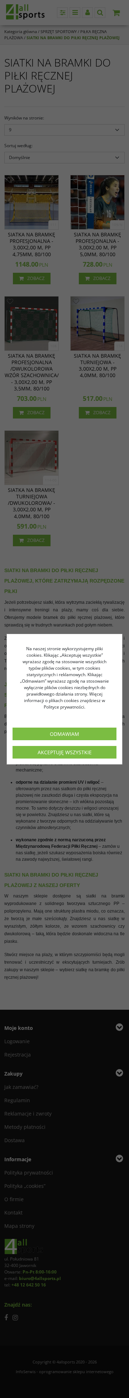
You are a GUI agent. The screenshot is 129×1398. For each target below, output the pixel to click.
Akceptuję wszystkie (65, 752)
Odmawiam (64, 733)
